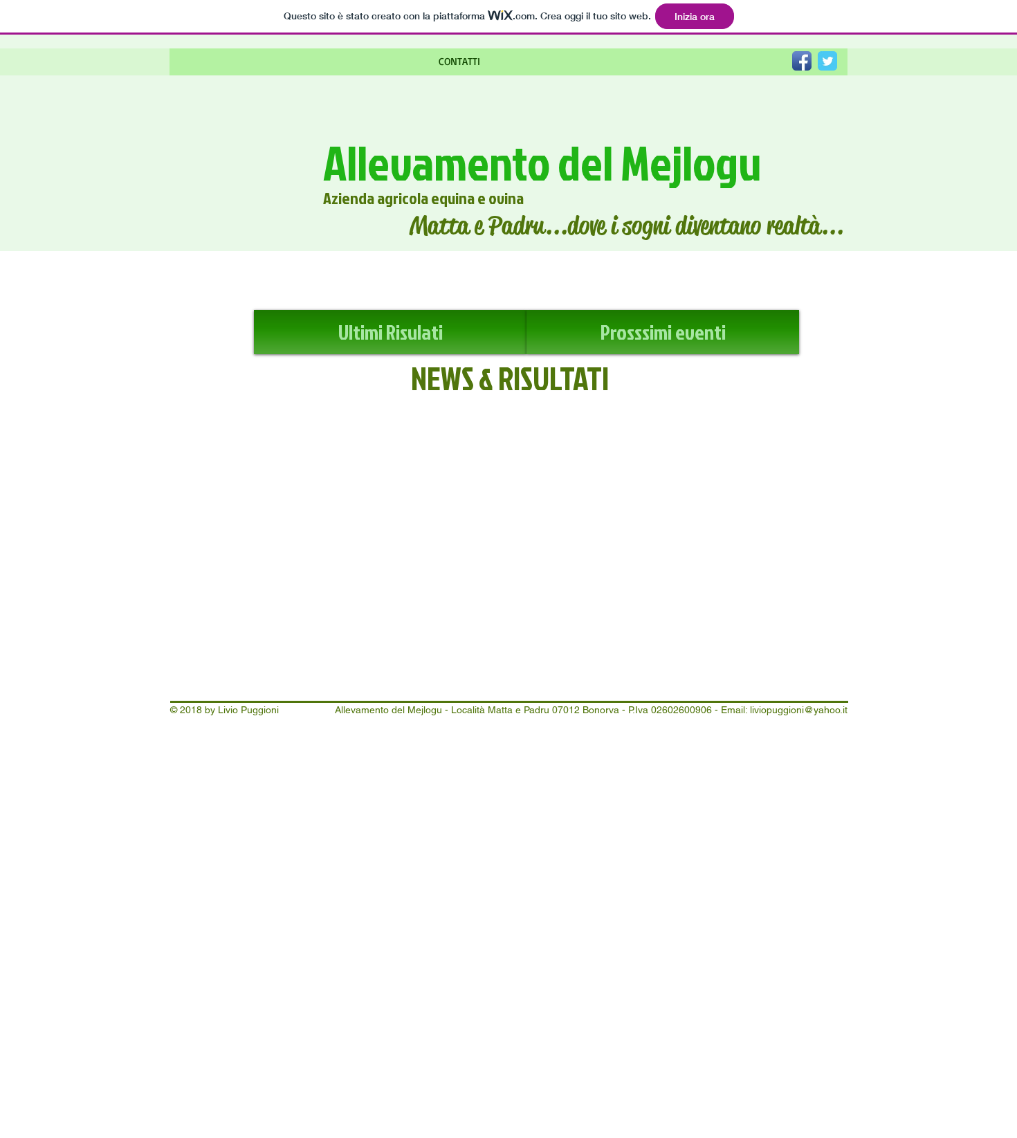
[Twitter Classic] (827, 61)
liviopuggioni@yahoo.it (799, 709)
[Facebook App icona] (802, 61)
